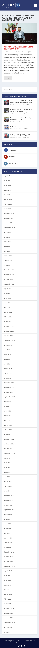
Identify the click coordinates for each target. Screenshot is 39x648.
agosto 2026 (8, 176)
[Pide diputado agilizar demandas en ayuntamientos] (19, 33)
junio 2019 (7, 580)
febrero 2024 (8, 317)
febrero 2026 (8, 204)
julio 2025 (7, 237)
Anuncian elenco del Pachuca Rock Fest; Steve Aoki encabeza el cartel (21, 101)
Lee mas (8, 78)
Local (24, 121)
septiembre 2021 (9, 453)
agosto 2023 (8, 345)
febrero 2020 (8, 543)
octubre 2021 (8, 449)
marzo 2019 (8, 594)
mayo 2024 (7, 303)
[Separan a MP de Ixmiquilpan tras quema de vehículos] (6, 110)
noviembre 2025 (9, 218)
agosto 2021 (8, 458)
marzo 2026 (8, 199)
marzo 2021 (8, 481)
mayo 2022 (7, 416)
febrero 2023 (8, 373)
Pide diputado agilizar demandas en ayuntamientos (18, 48)
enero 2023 (7, 378)
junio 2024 (7, 298)
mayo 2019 (7, 585)
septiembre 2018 (9, 622)
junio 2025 (7, 242)
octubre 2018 (8, 618)
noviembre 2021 (9, 444)
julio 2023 (7, 350)
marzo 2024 (8, 312)
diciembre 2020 (9, 496)
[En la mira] (6, 127)
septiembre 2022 (9, 397)
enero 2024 (7, 322)
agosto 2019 (8, 571)
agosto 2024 (8, 289)
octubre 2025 (8, 223)
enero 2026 (7, 209)
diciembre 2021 (9, 439)
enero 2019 (7, 604)
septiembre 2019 (9, 566)
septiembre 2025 (9, 227)
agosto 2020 (8, 514)
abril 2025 (7, 251)
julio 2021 (7, 463)
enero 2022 (7, 434)
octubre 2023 (8, 336)
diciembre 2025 (9, 213)
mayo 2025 (7, 246)
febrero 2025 (8, 260)
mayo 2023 (7, 359)
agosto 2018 (8, 627)
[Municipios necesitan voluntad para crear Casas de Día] (6, 119)
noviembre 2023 (9, 331)
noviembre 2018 (9, 613)
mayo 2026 (7, 190)
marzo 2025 (8, 256)
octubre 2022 (8, 392)
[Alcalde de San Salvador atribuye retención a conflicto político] (6, 135)
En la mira (13, 126)
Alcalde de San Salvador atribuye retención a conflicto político (20, 135)
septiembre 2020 (9, 510)
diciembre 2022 (9, 383)
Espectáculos (26, 104)
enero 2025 (7, 265)
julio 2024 (7, 293)
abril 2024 (7, 307)
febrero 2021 (8, 486)
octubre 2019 (8, 561)
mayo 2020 (7, 528)
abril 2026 (7, 195)
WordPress (19, 643)
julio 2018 (7, 632)
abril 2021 (7, 477)
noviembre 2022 (9, 387)
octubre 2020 (8, 505)
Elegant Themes (18, 641)
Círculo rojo (24, 52)
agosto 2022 (8, 402)
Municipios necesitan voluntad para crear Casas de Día (21, 119)
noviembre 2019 (9, 557)
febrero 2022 (8, 430)
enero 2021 (7, 491)
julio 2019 (7, 575)
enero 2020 (7, 547)
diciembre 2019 (9, 552)
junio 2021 (7, 467)
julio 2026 (7, 180)
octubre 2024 (8, 279)
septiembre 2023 (9, 340)
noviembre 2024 (9, 275)
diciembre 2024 (9, 270)
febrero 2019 (8, 599)
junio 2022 (7, 411)
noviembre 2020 (9, 500)
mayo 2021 (7, 472)
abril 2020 (7, 533)
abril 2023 (7, 364)
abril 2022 (7, 420)
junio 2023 (7, 354)
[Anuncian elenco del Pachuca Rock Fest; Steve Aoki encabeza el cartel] (6, 102)
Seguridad (25, 113)
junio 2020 (7, 524)
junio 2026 (7, 185)
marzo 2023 (8, 369)
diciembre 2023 (9, 326)
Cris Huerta (9, 52)
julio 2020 (7, 519)
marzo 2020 (8, 538)
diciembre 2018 (9, 608)
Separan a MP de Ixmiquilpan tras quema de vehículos (21, 110)
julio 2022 (7, 406)
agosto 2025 (8, 232)
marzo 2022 (8, 425)
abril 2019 (7, 590)
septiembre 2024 (9, 284)
